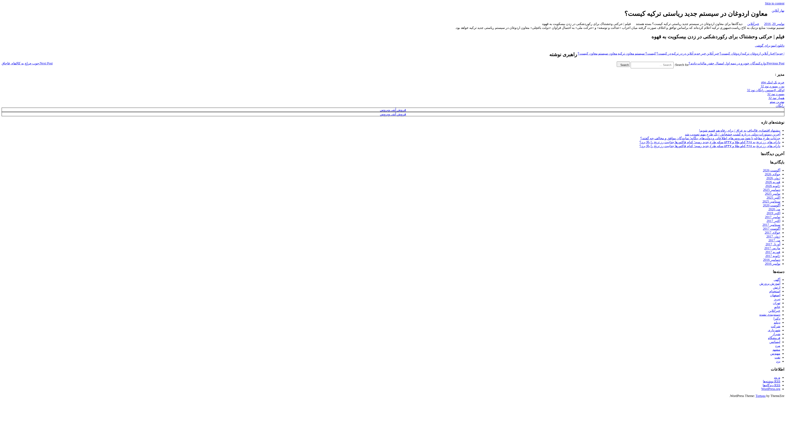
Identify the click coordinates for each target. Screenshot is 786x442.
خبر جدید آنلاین (696, 53)
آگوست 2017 (771, 228)
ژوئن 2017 (773, 236)
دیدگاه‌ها (771, 385)
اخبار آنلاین (768, 53)
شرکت (775, 326)
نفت (777, 357)
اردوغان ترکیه (751, 53)
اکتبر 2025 (773, 197)
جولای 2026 (772, 174)
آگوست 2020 (771, 205)
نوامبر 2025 (772, 193)
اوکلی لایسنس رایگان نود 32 (765, 90)
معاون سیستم (607, 53)
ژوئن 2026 (773, 178)
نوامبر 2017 (772, 217)
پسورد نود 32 (775, 94)
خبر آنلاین (712, 53)
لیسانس (774, 342)
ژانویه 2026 (772, 186)
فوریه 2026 (772, 182)
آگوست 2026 (771, 170)
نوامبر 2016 (772, 263)
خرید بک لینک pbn (772, 82)
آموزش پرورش (769, 283)
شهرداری (774, 330)
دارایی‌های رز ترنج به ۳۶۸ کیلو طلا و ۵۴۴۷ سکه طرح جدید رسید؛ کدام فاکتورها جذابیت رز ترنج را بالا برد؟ (709, 142)
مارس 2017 (772, 248)
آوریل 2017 (773, 244)
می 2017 (774, 240)
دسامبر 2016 (771, 260)
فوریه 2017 (772, 252)
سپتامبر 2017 (771, 225)
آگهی (777, 279)
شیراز (776, 334)
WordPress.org (770, 389)
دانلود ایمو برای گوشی (769, 45)
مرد (777, 345)
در (684, 53)
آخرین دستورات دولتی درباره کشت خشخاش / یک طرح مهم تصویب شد (732, 134)
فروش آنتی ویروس (393, 110)
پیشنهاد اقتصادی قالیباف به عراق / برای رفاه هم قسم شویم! (739, 130)
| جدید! (780, 53)
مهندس (775, 353)
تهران (776, 303)
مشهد (776, 349)
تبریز (777, 299)
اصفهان (775, 295)
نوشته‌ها (771, 381)
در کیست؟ (663, 53)
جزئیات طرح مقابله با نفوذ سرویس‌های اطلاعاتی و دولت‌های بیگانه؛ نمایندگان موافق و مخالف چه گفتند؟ (710, 138)
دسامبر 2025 (771, 190)
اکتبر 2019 (773, 213)
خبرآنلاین (753, 24)
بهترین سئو (777, 102)
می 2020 (774, 209)
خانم (777, 307)
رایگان (780, 105)
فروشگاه (774, 338)
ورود (777, 377)
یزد (778, 361)
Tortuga (761, 396)
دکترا (777, 318)
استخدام (774, 291)
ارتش (776, 287)
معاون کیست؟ (588, 53)
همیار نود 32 (776, 98)
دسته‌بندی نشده (769, 314)
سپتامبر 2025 (771, 201)
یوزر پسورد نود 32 (772, 86)
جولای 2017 (772, 232)
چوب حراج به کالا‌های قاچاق (27, 63)
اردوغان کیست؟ (730, 53)
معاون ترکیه (626, 53)
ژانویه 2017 (772, 256)
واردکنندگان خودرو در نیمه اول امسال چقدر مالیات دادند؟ (736, 63)
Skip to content (774, 3)
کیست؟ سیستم (645, 53)
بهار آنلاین (778, 10)
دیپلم (777, 322)
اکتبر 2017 (773, 221)
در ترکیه (676, 53)
